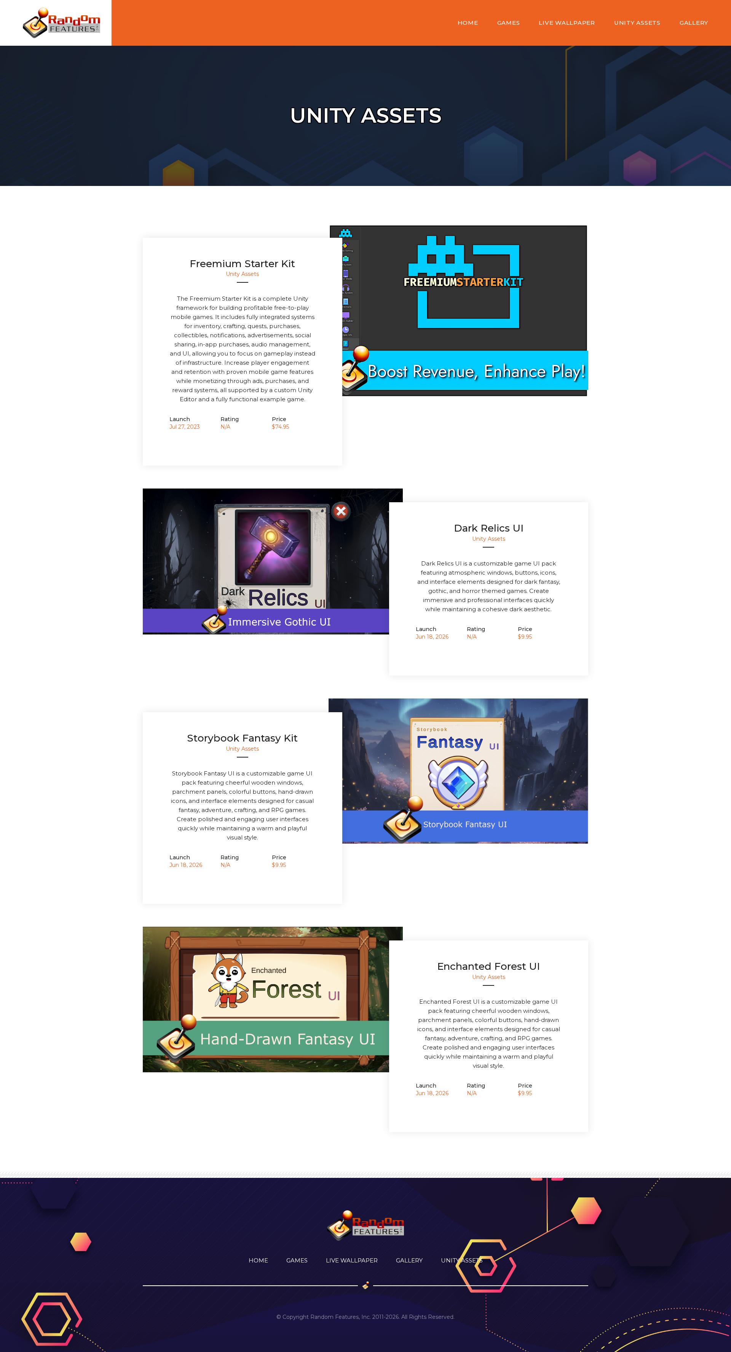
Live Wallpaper (567, 22)
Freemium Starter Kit (242, 264)
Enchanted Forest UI (488, 966)
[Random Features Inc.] (61, 23)
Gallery (694, 22)
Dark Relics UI (489, 528)
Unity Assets (637, 22)
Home (468, 22)
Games (508, 22)
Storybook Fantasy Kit (242, 738)
